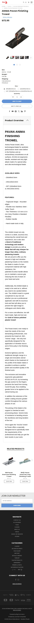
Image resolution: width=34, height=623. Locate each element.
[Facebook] (9, 111)
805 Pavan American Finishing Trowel (9, 474)
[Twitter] (19, 111)
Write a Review (7, 17)
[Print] (16, 111)
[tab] (17, 120)
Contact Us (17, 520)
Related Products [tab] (15, 449)
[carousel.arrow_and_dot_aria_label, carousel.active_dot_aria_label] (14, 64)
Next (31, 58)
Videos (17, 532)
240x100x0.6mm (25, 89)
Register (20, 534)
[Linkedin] (22, 111)
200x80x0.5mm (11, 89)
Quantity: (17, 93)
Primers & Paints (17, 565)
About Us (17, 529)
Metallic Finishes (17, 555)
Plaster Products (17, 560)
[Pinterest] (25, 111)
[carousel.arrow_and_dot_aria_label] (17, 64)
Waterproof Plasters (17, 567)
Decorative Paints (17, 548)
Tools (17, 525)
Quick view (9, 481)
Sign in (13, 534)
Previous (3, 58)
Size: (17, 86)
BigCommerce (20, 614)
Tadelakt (17, 558)
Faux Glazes (17, 551)
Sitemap (17, 536)
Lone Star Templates (20, 616)
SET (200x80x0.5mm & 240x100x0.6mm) (19, 91)
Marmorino (17, 562)
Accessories (17, 522)
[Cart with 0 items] (28, 2)
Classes (17, 527)
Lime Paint (17, 553)
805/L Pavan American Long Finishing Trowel (25, 474)
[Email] (13, 111)
